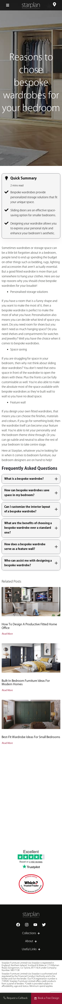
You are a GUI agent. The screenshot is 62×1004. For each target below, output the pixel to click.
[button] (8, 5)
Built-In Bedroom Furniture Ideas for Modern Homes (26, 683)
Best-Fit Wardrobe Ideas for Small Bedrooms (31, 737)
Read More (7, 634)
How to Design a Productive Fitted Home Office (29, 626)
